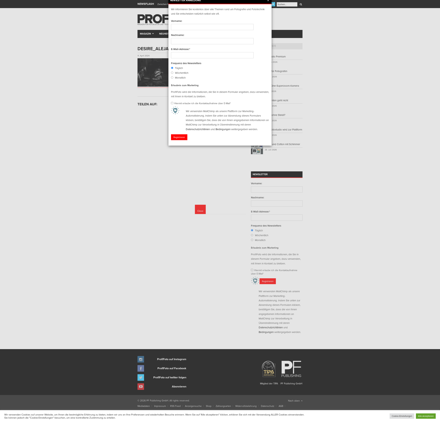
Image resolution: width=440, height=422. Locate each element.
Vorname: (176, 21)
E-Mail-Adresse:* (180, 49)
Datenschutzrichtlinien (198, 129)
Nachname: (177, 35)
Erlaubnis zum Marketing (185, 85)
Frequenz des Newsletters (186, 63)
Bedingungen (223, 129)
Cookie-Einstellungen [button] (402, 416)
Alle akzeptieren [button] (426, 416)
